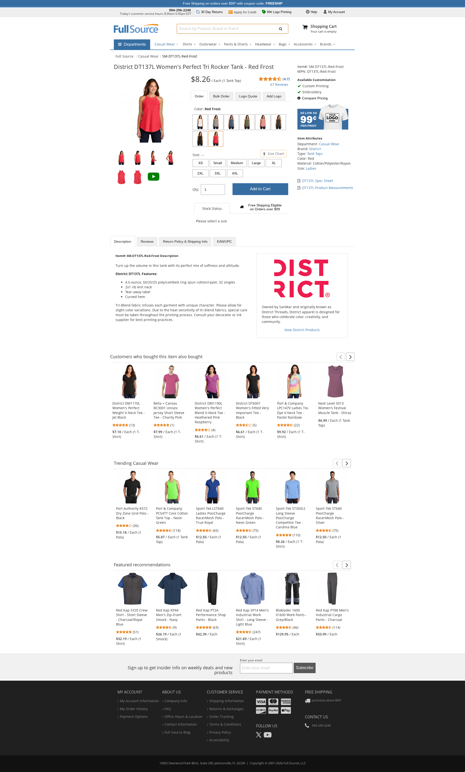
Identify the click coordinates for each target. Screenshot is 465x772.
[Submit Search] (280, 28)
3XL (218, 173)
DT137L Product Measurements (327, 187)
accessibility (219, 740)
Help (313, 12)
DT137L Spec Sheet (317, 180)
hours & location (183, 716)
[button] (341, 357)
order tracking (221, 716)
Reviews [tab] (147, 241)
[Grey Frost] (215, 122)
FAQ (167, 708)
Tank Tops (315, 153)
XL (274, 163)
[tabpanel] (240, 167)
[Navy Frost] (231, 122)
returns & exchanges (226, 708)
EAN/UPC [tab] (224, 241)
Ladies (311, 168)
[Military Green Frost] (247, 122)
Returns (212, 12)
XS (200, 163)
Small (217, 163)
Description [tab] (122, 241)
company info (175, 701)
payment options (134, 716)
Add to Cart (260, 189)
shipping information (226, 701)
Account (336, 12)
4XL (235, 173)
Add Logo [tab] (274, 96)
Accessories (303, 44)
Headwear (263, 44)
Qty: (196, 189)
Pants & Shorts (236, 44)
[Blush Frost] (262, 122)
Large (256, 163)
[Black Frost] (278, 122)
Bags (283, 44)
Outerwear (208, 44)
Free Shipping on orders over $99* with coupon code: (232, 3)
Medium (237, 163)
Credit (245, 12)
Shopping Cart (323, 26)
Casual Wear (165, 44)
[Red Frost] (215, 139)
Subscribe (304, 668)
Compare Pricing (315, 98)
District (315, 148)
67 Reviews (279, 84)
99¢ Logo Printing (278, 12)
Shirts (187, 44)
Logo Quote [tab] (248, 96)
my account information (139, 701)
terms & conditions (225, 724)
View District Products (302, 330)
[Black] (200, 139)
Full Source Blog (177, 732)
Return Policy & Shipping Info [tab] (185, 241)
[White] (200, 122)
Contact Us (316, 717)
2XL (200, 173)
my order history (134, 708)
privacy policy (220, 732)
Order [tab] (199, 96)
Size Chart (275, 153)
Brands (326, 44)
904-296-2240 (180, 10)
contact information (180, 724)
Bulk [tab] (221, 96)
